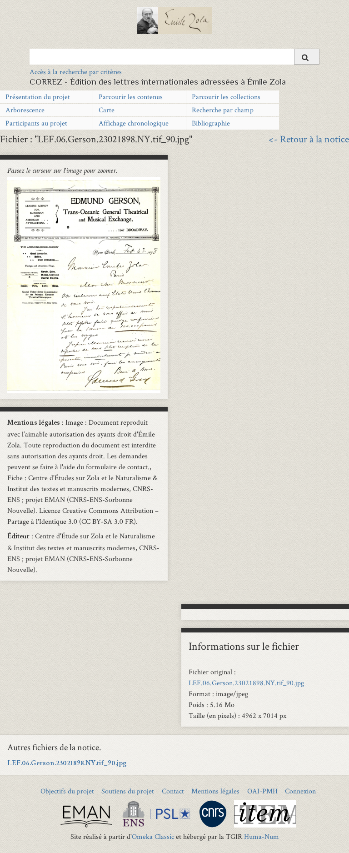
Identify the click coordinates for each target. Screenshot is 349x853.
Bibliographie (211, 123)
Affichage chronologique (134, 123)
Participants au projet (36, 123)
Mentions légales (215, 791)
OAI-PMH (262, 791)
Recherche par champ (223, 110)
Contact (173, 791)
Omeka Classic (153, 836)
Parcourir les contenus (131, 96)
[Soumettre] (306, 57)
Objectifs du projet (67, 791)
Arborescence (25, 110)
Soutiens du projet (127, 791)
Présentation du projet (37, 96)
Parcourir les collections (226, 96)
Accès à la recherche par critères (76, 71)
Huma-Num (261, 836)
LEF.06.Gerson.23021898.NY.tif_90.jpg (246, 682)
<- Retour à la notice (309, 138)
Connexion (300, 791)
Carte (107, 110)
